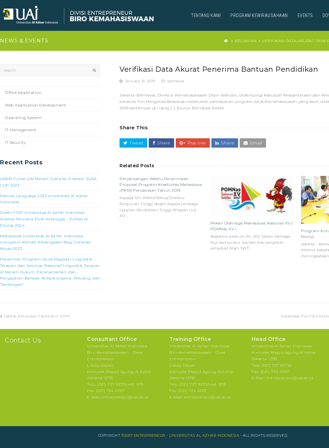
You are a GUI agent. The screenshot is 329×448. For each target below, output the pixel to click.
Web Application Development (36, 105)
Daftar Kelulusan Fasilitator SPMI (37, 316)
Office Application (23, 92)
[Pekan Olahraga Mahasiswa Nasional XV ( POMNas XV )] (252, 196)
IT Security (15, 142)
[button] (133, 143)
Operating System (23, 117)
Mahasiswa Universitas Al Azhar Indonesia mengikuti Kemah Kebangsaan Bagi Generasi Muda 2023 (45, 242)
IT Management (21, 129)
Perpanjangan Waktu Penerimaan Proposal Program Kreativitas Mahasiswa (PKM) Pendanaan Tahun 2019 (161, 184)
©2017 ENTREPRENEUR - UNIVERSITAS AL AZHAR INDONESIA (180, 435)
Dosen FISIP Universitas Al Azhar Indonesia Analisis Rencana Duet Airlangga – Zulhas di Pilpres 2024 (44, 219)
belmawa (175, 81)
